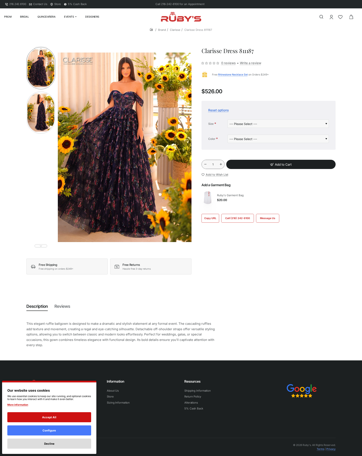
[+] (220, 164)
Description (37, 306)
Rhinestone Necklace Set (233, 74)
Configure (49, 430)
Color (211, 138)
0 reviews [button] (228, 63)
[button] (41, 48)
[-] (205, 164)
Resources (192, 381)
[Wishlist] (340, 17)
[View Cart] (351, 17)
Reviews (62, 306)
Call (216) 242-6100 (237, 218)
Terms (320, 449)
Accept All (49, 417)
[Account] (331, 17)
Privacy (331, 449)
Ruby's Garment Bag (230, 195)
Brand (162, 29)
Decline (49, 443)
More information (17, 404)
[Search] (321, 17)
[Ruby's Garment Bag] (208, 197)
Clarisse (175, 29)
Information (115, 381)
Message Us (267, 218)
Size (211, 123)
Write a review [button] (250, 63)
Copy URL (210, 218)
